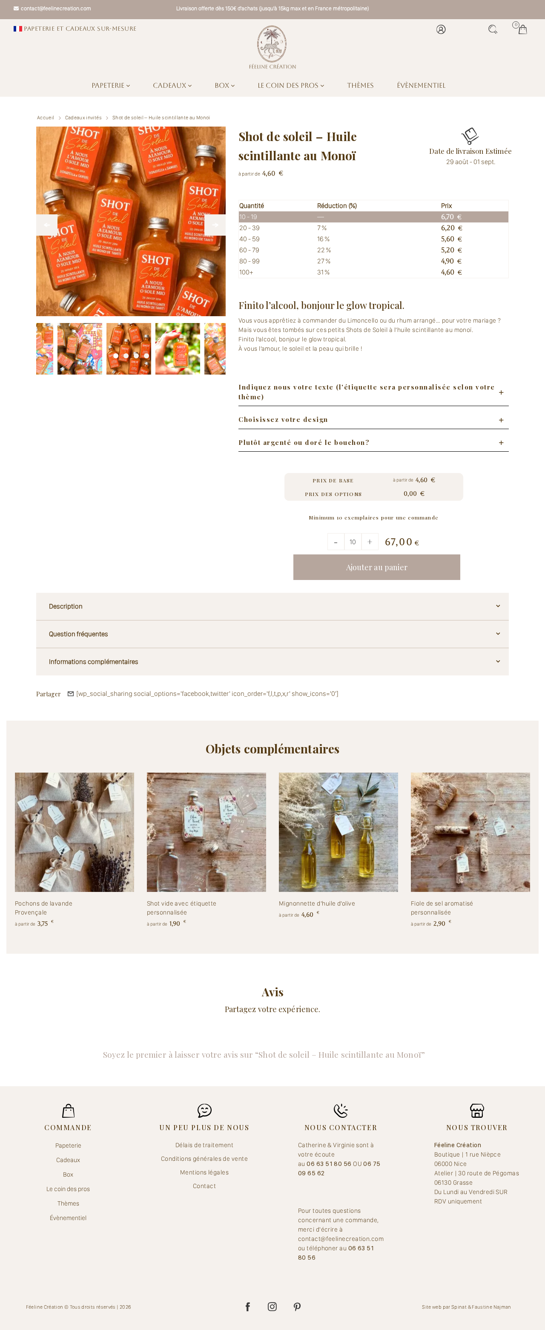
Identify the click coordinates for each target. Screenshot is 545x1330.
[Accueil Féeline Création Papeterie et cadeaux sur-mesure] (272, 47)
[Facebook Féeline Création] (248, 1307)
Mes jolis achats (525, 29)
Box (223, 85)
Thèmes (360, 85)
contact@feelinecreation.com (56, 8)
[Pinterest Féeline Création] (297, 1307)
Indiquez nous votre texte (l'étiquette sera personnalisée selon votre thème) (366, 392)
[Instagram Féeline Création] (272, 1307)
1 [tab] (115, 353)
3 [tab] (136, 353)
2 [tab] (126, 353)
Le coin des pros (289, 85)
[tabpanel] (128, 345)
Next (215, 225)
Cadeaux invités (83, 118)
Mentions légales (204, 1172)
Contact (204, 1186)
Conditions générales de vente (204, 1159)
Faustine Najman (491, 1307)
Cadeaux (170, 85)
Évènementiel (421, 85)
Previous (46, 225)
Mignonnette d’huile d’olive (317, 903)
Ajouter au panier (377, 567)
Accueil (45, 118)
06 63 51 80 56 (330, 1164)
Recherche (495, 29)
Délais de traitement (204, 1145)
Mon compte (443, 29)
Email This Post (70, 693)
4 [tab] (146, 353)
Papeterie (109, 85)
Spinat (459, 1307)
